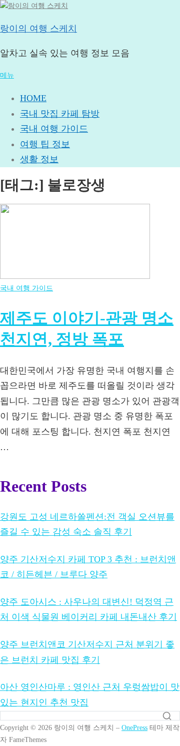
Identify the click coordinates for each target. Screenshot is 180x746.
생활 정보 (39, 159)
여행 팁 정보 (45, 144)
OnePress (135, 727)
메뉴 (7, 75)
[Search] (167, 715)
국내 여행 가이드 (54, 129)
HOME (33, 98)
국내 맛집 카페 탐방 (60, 114)
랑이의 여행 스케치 (38, 29)
